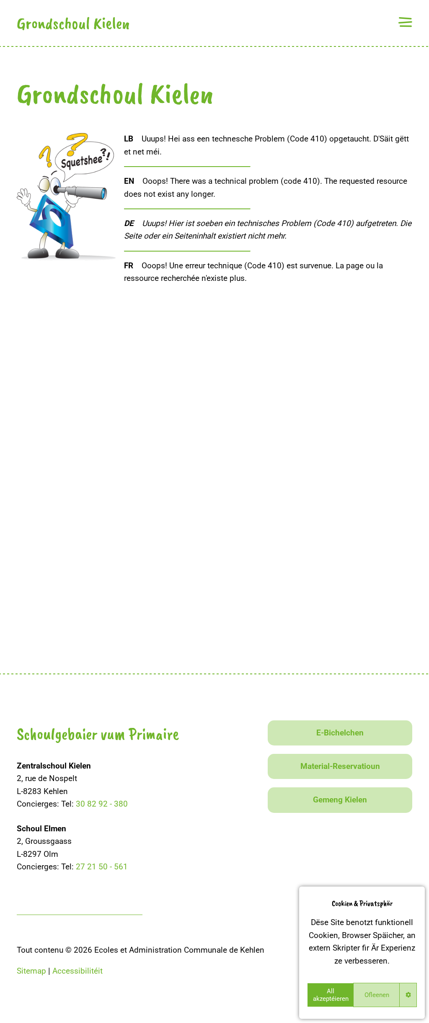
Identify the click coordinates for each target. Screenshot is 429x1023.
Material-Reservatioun (340, 766)
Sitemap (31, 971)
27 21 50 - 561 (102, 866)
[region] (362, 953)
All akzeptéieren (331, 994)
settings (408, 995)
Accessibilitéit (77, 971)
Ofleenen (376, 995)
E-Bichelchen (340, 733)
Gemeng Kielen (340, 800)
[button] (405, 22)
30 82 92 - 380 (102, 804)
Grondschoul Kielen (73, 23)
